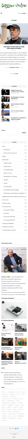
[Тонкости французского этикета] (21, 356)
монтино (9, 409)
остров (4, 411)
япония (4, 420)
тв (9, 416)
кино (3, 407)
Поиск (3, 130)
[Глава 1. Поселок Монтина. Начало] (21, 328)
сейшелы (4, 416)
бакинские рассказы (6, 398)
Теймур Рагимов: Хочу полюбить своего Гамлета (17, 91)
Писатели (15, 200)
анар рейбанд (5, 396)
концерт (16, 407)
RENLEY (15, 434)
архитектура (13, 396)
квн (22, 405)
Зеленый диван (15, 170)
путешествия (16, 411)
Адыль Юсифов (11, 392)
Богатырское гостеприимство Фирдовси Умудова (18, 118)
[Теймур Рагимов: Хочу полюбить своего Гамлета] (5, 92)
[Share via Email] (17, 73)
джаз (18, 400)
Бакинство (15, 149)
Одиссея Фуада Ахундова (18, 348)
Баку (15, 146)
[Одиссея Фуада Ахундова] (21, 342)
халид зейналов (12, 418)
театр (14, 416)
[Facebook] (18, 13)
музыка (21, 409)
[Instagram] (21, 13)
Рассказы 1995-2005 (15, 216)
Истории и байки (15, 210)
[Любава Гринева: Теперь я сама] (5, 106)
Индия (23, 392)
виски (3, 400)
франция (4, 418)
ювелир (19, 418)
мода (3, 409)
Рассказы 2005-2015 (15, 220)
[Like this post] (10, 73)
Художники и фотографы (15, 190)
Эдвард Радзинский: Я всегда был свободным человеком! (7, 363)
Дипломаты (15, 166)
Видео (15, 156)
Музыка (15, 180)
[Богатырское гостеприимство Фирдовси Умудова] (5, 120)
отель (9, 411)
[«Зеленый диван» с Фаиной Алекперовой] (7, 342)
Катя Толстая (5, 394)
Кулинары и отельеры (15, 176)
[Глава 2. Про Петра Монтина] (7, 328)
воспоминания (10, 400)
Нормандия (12, 394)
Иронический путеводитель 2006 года (15, 196)
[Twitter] (19, 13)
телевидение (21, 416)
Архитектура (15, 163)
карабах (17, 405)
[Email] (22, 13)
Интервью (15, 159)
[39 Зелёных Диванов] (14, 310)
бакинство (15, 398)
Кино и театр (15, 173)
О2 (18, 394)
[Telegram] (24, 13)
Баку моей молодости (15, 153)
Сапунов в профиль (15, 223)
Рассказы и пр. (15, 206)
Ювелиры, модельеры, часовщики (15, 193)
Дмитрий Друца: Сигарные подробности (17, 98)
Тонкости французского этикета (20, 362)
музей (15, 409)
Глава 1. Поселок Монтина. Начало (19, 334)
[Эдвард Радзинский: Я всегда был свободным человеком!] (7, 356)
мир (21, 407)
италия (4, 405)
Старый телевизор (15, 227)
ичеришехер (10, 405)
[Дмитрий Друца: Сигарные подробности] (5, 99)
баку (21, 398)
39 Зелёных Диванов (7, 320)
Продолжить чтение (14, 67)
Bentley (4, 392)
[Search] (26, 13)
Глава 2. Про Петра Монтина (6, 334)
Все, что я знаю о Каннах (17, 111)
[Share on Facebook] (12, 73)
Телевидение (15, 186)
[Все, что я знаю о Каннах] (5, 113)
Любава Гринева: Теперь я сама (17, 104)
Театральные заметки (15, 230)
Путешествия (15, 203)
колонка (9, 407)
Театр (22, 394)
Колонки (15, 213)
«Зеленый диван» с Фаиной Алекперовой (7, 348)
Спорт (15, 183)
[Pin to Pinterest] (15, 73)
